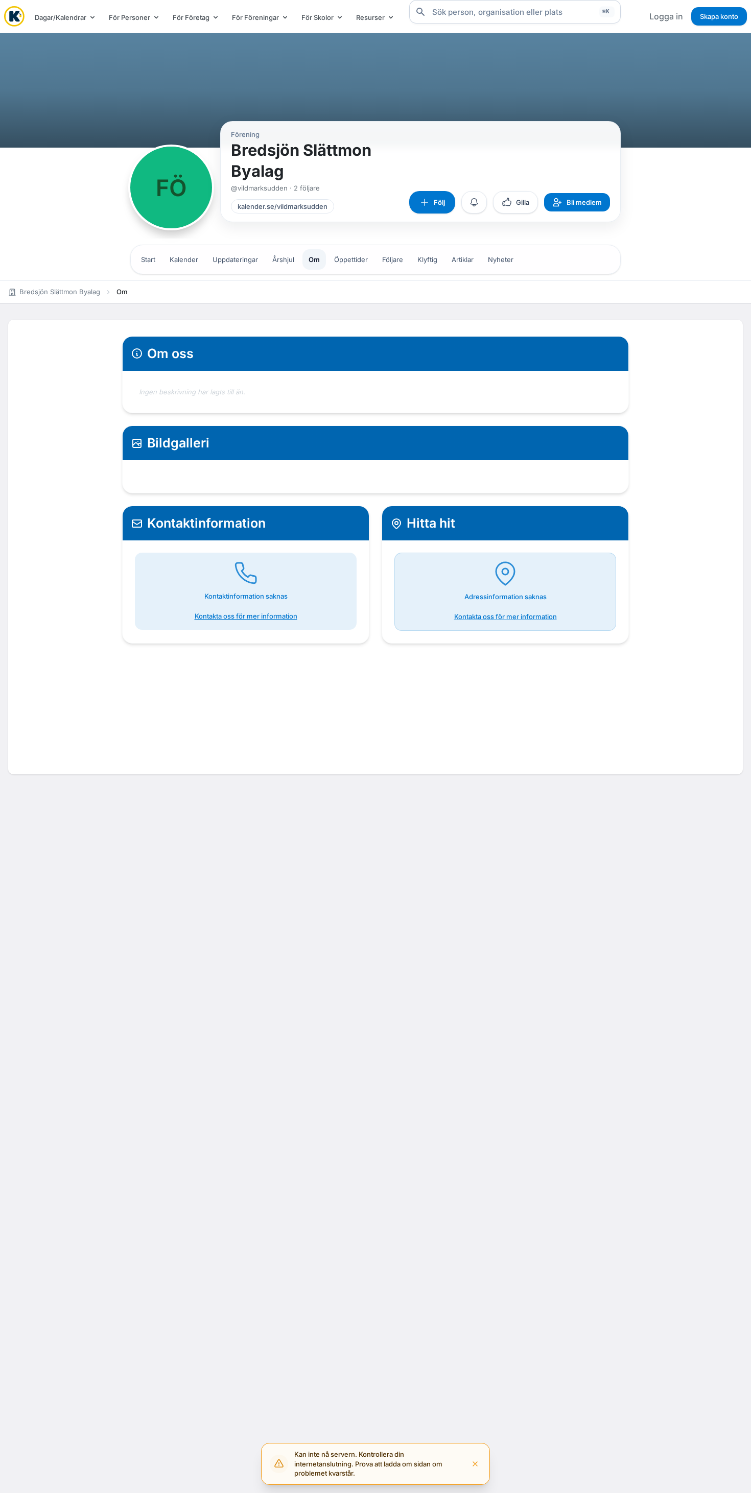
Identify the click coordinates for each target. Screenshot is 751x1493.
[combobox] (515, 11)
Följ (439, 202)
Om (314, 259)
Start (148, 259)
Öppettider (351, 259)
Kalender (184, 259)
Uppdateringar (235, 259)
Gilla (522, 202)
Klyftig (427, 259)
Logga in (666, 16)
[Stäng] (475, 1464)
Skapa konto (719, 16)
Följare (392, 259)
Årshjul (283, 259)
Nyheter (500, 259)
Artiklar (463, 259)
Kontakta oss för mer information (246, 616)
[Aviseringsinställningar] (474, 202)
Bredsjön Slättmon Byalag (59, 292)
